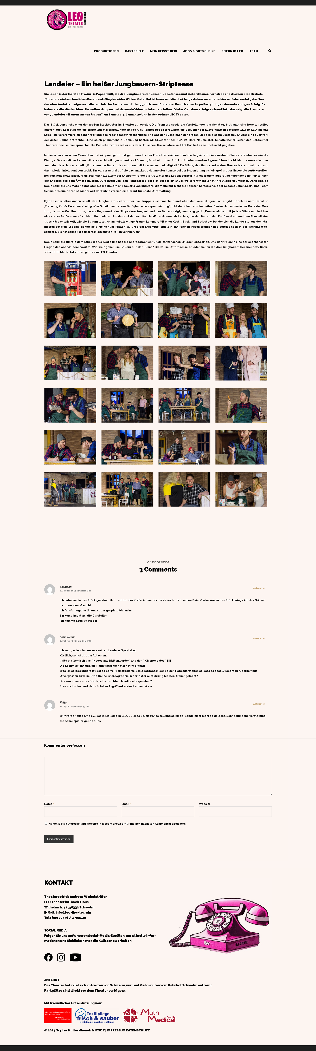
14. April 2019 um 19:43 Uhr (75, 706)
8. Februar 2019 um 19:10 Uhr (76, 641)
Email (126, 804)
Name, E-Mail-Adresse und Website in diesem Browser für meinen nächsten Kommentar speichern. (117, 823)
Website (205, 804)
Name (49, 804)
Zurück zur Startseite (66, 19)
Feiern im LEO (232, 51)
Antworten (259, 588)
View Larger (70, 275)
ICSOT (100, 1030)
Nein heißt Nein (163, 51)
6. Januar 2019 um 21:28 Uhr (75, 591)
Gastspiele (134, 51)
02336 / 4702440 (72, 918)
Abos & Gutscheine (199, 51)
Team (253, 51)
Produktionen (106, 51)
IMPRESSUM (116, 1030)
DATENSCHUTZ (138, 1030)
